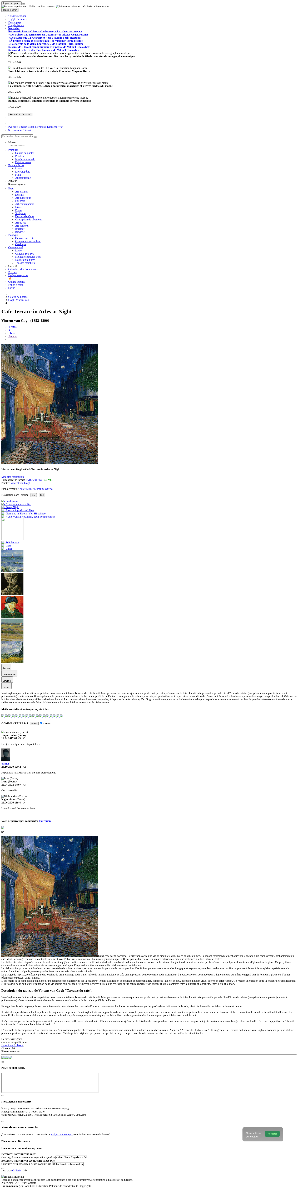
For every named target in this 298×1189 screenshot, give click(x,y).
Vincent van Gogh (20, 483)
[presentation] (152, 339)
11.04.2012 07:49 (11, 738)
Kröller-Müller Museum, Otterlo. (35, 488)
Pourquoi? (45, 820)
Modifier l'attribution (12, 476)
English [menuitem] (23, 126)
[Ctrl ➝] (10, 542)
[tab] (12, 326)
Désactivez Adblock (12, 1045)
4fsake (5, 763)
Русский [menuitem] (13, 126)
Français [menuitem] (41, 126)
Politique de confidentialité (64, 1186)
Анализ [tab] (12, 336)
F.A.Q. (18, 1182)
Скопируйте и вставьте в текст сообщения (26, 1163)
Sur (24, 1182)
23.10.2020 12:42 (11, 766)
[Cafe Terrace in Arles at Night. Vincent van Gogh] (49, 463)
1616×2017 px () (39, 479)
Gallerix (16, 1170)
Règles (19, 1186)
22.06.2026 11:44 (11, 802)
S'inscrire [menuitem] (28, 130)
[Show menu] (23, 3)
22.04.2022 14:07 (11, 784)
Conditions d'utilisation (36, 1186)
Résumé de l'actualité (20, 114)
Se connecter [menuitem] (15, 130)
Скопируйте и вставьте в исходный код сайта (28, 1157)
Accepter (272, 1133)
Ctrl (33, 495)
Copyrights (85, 1186)
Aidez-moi (7, 1182)
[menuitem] (60, 126)
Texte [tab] (12, 333)
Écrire (34, 723)
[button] (17, 15)
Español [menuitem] (32, 126)
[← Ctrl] (28, 516)
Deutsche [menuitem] (52, 126)
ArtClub (17, 182)
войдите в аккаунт (62, 1134)
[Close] (35, 137)
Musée (16, 144)
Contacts (31, 1182)
